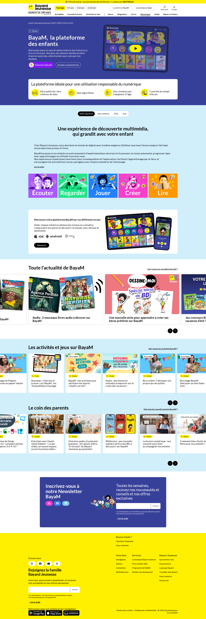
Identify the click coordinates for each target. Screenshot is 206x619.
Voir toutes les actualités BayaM (161, 269)
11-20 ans (92, 8)
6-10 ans (80, 8)
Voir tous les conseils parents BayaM (160, 409)
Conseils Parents (74, 14)
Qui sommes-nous (166, 559)
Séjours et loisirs (170, 14)
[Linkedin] (65, 503)
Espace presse (165, 564)
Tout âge (60, 8)
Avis (124, 114)
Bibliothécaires (122, 572)
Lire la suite (39, 167)
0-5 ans (70, 8)
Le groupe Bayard (166, 568)
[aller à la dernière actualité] (170, 330)
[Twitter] (57, 557)
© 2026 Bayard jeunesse (168, 604)
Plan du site (164, 580)
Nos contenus (103, 114)
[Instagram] (49, 503)
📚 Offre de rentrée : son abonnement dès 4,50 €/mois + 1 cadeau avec (99, 2)
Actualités (59, 14)
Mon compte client (140, 564)
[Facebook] (57, 503)
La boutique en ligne (144, 8)
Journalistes (121, 568)
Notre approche (86, 114)
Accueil (30, 23)
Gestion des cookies (124, 604)
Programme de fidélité (141, 568)
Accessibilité (172, 606)
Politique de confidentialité (145, 604)
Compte (174, 9)
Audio (157, 14)
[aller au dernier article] (170, 402)
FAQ (116, 114)
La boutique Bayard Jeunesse (144, 559)
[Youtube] (48, 557)
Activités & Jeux (93, 14)
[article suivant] (175, 402)
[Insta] (32, 557)
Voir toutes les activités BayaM (162, 348)
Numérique (145, 14)
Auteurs (119, 564)
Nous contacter (122, 545)
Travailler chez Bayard (168, 572)
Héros (110, 14)
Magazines (122, 14)
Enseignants (121, 559)
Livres (133, 14)
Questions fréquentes (125, 541)
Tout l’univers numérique (42, 23)
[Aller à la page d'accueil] (39, 14)
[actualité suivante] (175, 330)
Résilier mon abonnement (142, 572)
